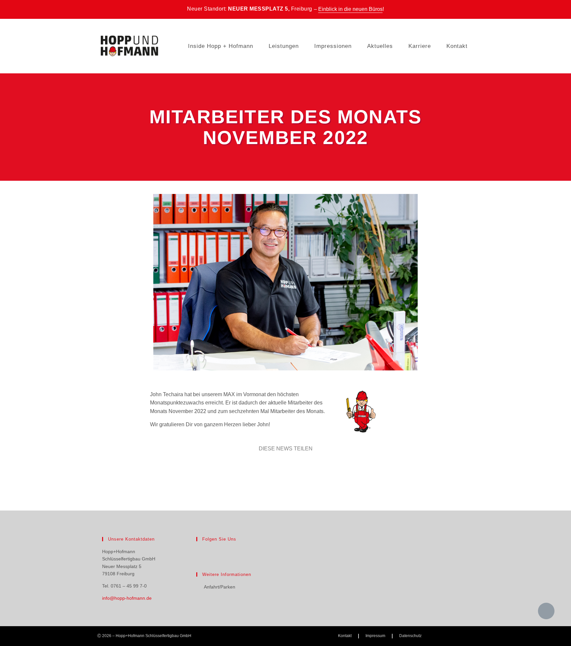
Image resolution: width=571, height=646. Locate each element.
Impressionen (333, 46)
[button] (266, 466)
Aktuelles (380, 46)
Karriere (419, 46)
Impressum (375, 635)
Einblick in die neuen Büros (350, 9)
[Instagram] (211, 552)
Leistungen (284, 46)
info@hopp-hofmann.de (127, 598)
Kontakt (457, 46)
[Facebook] (200, 552)
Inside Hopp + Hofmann (220, 46)
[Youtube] (223, 552)
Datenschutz (410, 635)
